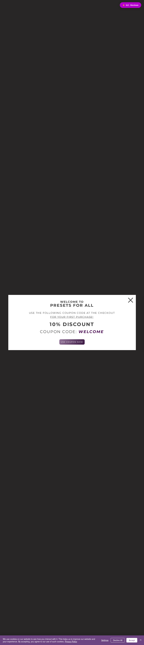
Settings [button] (104, 640)
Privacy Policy (71, 641)
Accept (132, 640)
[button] (130, 300)
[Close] (140, 640)
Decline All (117, 640)
